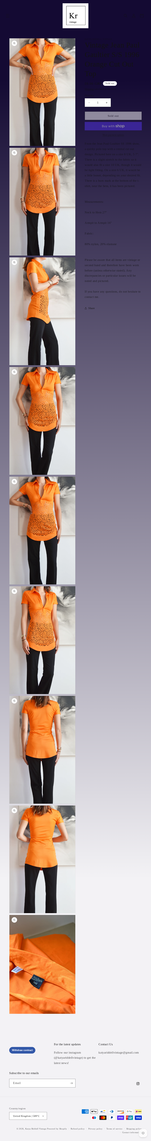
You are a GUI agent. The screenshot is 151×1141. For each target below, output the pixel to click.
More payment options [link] (113, 135)
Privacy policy (95, 1129)
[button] (8, 16)
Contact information (132, 1132)
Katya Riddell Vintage (36, 1129)
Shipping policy (134, 1129)
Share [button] (91, 308)
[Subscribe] (71, 1083)
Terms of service (114, 1129)
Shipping (89, 89)
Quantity (89, 95)
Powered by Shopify (57, 1129)
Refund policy (78, 1129)
